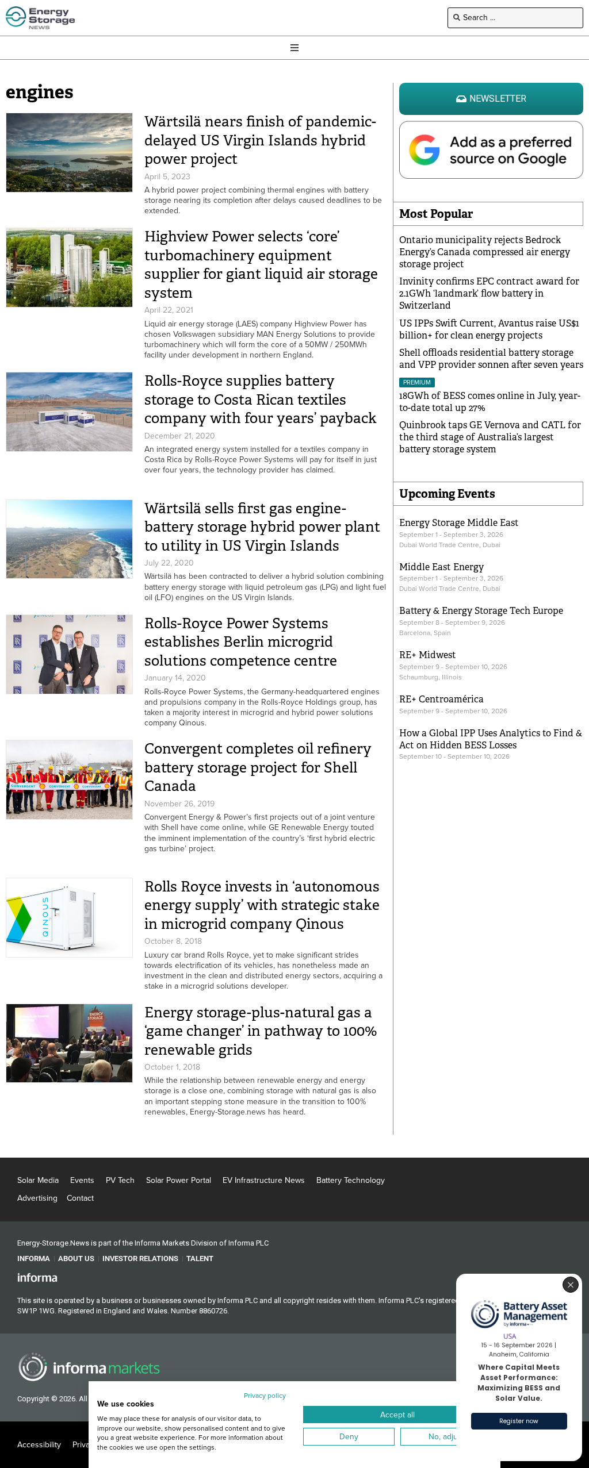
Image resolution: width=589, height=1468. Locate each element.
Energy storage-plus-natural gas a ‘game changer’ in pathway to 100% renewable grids (260, 1031)
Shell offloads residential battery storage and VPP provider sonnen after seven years (491, 359)
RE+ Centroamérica (441, 699)
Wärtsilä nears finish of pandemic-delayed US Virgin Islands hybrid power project (260, 140)
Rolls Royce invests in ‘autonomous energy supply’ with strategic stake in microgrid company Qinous (262, 905)
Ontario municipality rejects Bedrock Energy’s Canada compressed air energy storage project (484, 252)
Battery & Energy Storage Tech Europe (481, 611)
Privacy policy (265, 1395)
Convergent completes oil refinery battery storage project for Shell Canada (258, 767)
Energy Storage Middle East (459, 523)
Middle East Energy (441, 567)
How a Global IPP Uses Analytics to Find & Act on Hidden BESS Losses (490, 739)
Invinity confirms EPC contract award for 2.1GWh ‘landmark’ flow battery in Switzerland (489, 293)
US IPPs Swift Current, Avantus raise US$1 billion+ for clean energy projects (489, 329)
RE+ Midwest (427, 655)
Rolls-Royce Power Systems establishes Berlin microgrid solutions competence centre (240, 642)
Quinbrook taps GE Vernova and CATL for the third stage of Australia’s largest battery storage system (490, 437)
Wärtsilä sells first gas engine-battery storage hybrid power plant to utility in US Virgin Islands (262, 527)
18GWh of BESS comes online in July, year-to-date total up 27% (489, 402)
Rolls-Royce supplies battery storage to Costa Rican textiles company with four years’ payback (260, 399)
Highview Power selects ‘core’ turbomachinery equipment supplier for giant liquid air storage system (261, 265)
